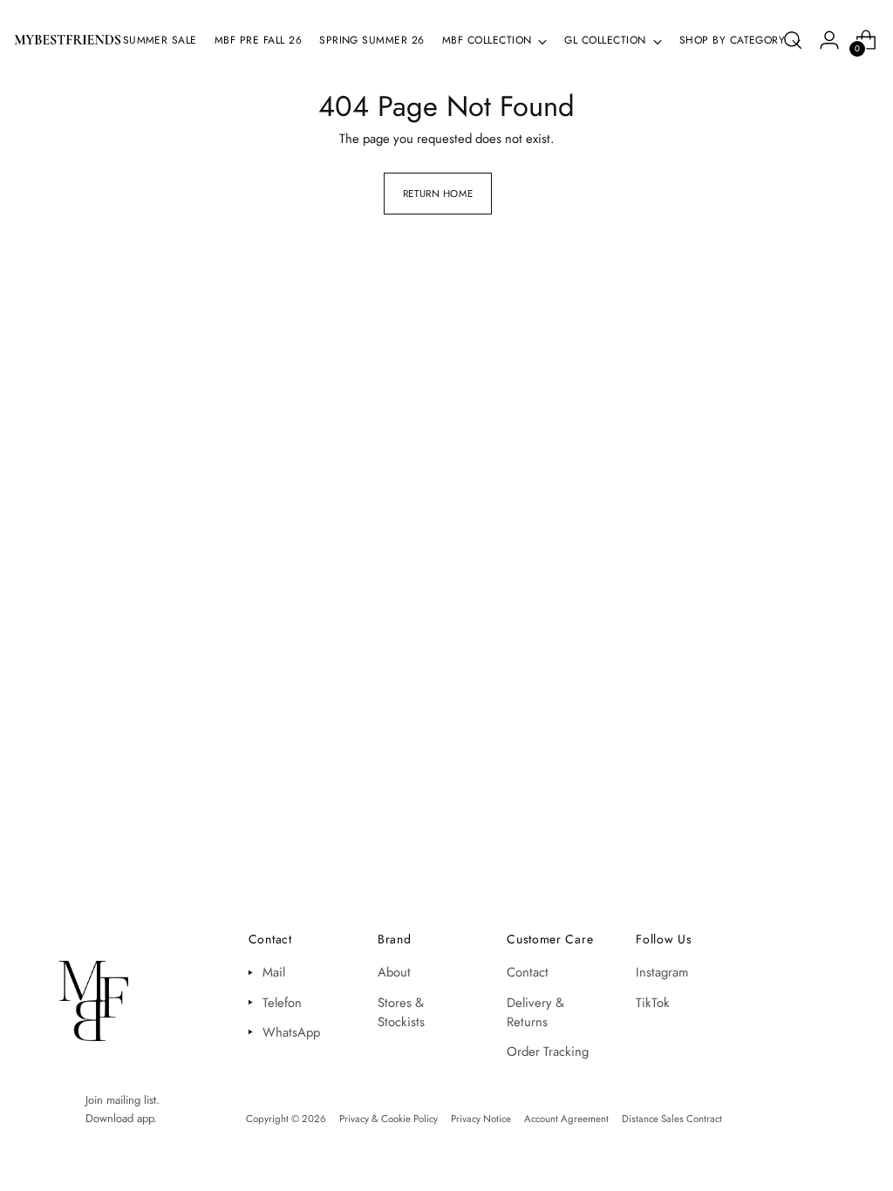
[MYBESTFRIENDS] (67, 39)
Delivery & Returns (535, 1012)
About (394, 972)
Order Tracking (548, 1051)
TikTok (653, 1002)
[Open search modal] (792, 40)
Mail (273, 972)
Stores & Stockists (401, 1012)
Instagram (662, 972)
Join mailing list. (122, 1100)
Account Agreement (566, 1119)
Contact (528, 972)
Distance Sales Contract (672, 1119)
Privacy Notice (481, 1119)
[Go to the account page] (829, 40)
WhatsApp (291, 1032)
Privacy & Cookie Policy (388, 1119)
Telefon (282, 1002)
